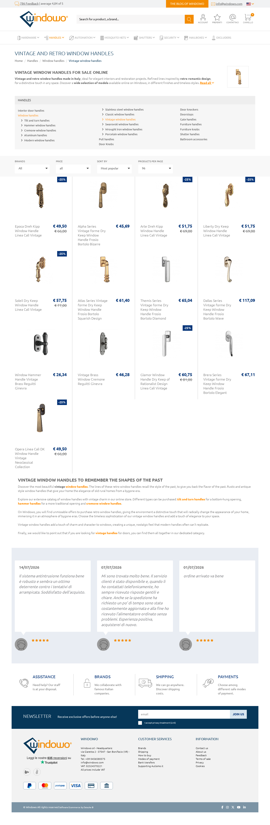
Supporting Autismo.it (150, 766)
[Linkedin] (244, 807)
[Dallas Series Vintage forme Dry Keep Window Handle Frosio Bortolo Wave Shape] (229, 271)
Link (173, 722)
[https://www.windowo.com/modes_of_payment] (135, 785)
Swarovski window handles (122, 124)
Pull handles (106, 139)
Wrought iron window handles (123, 129)
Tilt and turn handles (37, 120)
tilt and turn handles (191, 499)
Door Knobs (106, 144)
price (59, 161)
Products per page (150, 161)
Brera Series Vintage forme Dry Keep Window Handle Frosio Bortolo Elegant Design (217, 386)
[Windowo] (41, 19)
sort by (102, 161)
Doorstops (186, 114)
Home (19, 60)
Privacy (200, 762)
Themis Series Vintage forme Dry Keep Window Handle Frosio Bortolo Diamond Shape (154, 312)
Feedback (201, 755)
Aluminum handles (35, 135)
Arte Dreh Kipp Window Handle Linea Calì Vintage (153, 230)
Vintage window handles (85, 60)
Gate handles (188, 119)
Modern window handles (39, 140)
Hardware (29, 37)
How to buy (144, 755)
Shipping (143, 751)
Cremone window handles (40, 130)
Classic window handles (119, 114)
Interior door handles (31, 110)
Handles (55, 37)
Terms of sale (203, 758)
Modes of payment (149, 758)
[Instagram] (227, 807)
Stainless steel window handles (124, 109)
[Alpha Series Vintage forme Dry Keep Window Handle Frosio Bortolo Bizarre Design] (104, 197)
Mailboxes (197, 37)
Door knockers (189, 109)
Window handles (53, 60)
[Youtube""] (238, 807)
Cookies (200, 766)
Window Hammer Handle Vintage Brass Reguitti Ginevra (28, 381)
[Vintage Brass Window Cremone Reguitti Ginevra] (104, 345)
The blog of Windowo (187, 3)
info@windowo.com (229, 3)
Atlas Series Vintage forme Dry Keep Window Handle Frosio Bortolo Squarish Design (93, 309)
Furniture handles (191, 124)
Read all (206, 83)
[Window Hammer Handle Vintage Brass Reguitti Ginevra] (41, 345)
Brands (20, 161)
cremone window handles (103, 503)
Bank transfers (146, 762)
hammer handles (29, 503)
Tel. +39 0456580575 (93, 758)
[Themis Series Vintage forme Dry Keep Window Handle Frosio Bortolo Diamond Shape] (166, 271)
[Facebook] (222, 807)
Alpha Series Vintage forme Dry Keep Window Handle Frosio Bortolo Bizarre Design (92, 237)
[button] (203, 19)
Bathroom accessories (193, 139)
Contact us (202, 748)
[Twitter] (232, 807)
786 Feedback (29, 3)
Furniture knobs (190, 129)
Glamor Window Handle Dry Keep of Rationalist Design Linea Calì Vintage (155, 381)
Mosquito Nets (116, 37)
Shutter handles (190, 134)
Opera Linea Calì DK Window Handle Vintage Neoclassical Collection (30, 458)
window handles (77, 486)
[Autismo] (37, 771)
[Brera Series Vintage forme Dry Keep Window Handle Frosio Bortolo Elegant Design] (229, 345)
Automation (84, 37)
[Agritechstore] (27, 771)
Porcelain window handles (121, 134)
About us (201, 751)
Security (170, 37)
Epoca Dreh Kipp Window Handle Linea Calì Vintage (28, 230)
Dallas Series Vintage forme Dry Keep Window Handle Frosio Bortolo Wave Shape (217, 312)
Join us (238, 714)
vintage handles (106, 533)
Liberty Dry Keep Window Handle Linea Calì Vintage (216, 230)
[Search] (189, 19)
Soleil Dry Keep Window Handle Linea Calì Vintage (28, 305)
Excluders (223, 37)
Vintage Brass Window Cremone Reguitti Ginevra (91, 379)
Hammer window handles (39, 125)
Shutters (146, 37)
